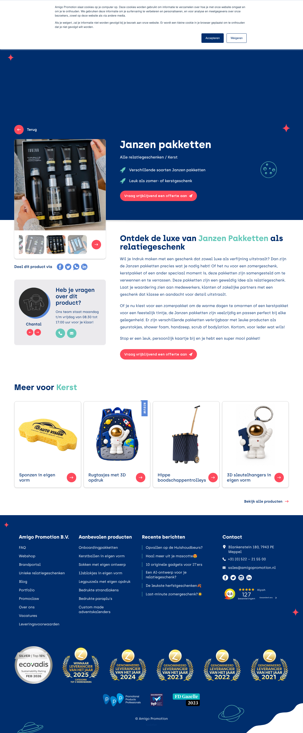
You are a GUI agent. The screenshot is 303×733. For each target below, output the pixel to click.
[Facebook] (60, 266)
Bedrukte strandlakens (99, 590)
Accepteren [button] (212, 38)
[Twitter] (68, 266)
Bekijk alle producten (263, 501)
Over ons (27, 607)
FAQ (22, 547)
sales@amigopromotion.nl (252, 568)
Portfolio (27, 590)
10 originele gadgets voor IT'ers (174, 564)
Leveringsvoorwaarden (39, 624)
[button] (34, 244)
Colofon (151, 724)
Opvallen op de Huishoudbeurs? (174, 547)
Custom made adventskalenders (94, 609)
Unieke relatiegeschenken (42, 573)
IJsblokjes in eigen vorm (100, 573)
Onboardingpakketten (98, 547)
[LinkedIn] (84, 266)
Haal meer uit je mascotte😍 (171, 556)
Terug (32, 129)
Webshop (27, 556)
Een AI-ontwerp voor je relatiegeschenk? (166, 574)
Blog (23, 581)
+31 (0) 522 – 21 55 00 (247, 559)
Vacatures (28, 616)
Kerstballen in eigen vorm (102, 556)
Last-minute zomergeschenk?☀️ (174, 594)
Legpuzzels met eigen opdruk (104, 581)
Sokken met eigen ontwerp (102, 564)
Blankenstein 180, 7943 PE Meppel (251, 549)
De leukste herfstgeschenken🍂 (173, 586)
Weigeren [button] (237, 38)
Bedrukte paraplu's (95, 599)
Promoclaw (29, 599)
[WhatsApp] (76, 266)
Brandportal (30, 564)
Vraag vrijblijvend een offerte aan (155, 196)
